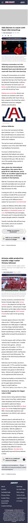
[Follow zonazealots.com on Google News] (24, 238)
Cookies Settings (6, 506)
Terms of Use (20, 495)
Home (3, 245)
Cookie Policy (5, 498)
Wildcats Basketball (11, 245)
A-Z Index (19, 501)
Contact (3, 489)
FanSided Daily (5, 492)
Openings (19, 486)
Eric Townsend (7, 32)
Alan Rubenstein (8, 272)
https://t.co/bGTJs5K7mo (9, 385)
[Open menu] (2, 2)
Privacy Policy (5, 495)
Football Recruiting (11, 474)
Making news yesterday (9, 93)
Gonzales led (18, 449)
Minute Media (10, 509)
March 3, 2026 (22, 387)
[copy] (11, 36)
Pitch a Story (20, 492)
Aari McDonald (21, 202)
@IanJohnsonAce (15, 383)
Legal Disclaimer (21, 498)
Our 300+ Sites (21, 489)
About (3, 486)
